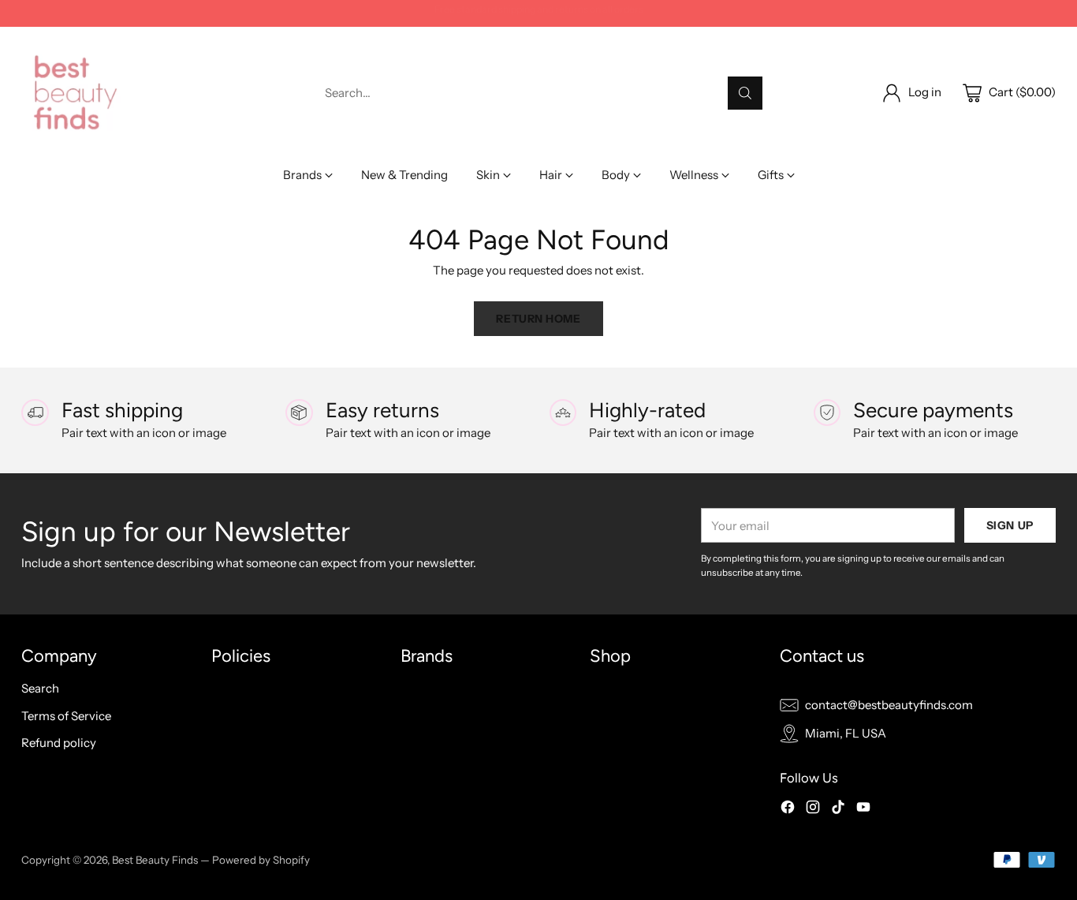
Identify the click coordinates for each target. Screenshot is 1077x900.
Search (40, 688)
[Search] (745, 93)
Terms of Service (66, 715)
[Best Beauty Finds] (74, 92)
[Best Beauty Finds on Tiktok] (838, 809)
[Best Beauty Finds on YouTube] (863, 809)
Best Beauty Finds (155, 859)
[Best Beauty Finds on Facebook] (787, 809)
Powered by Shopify (261, 859)
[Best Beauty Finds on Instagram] (812, 809)
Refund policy (58, 742)
